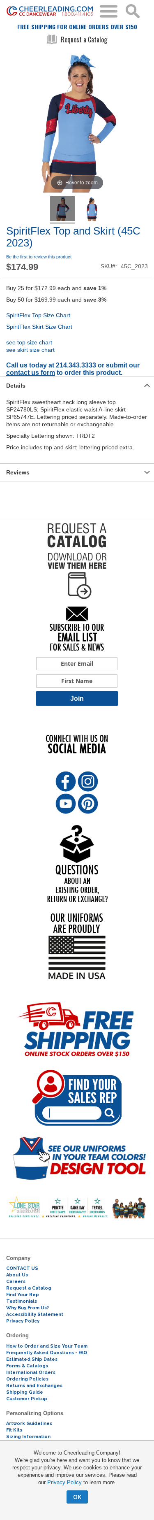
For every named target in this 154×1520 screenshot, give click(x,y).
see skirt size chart (30, 349)
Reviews (18, 472)
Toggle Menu (108, 11)
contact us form (30, 372)
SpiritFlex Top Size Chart (38, 315)
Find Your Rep (22, 1294)
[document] (77, 1476)
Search (133, 11)
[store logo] (50, 11)
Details (15, 385)
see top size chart (29, 342)
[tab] (77, 385)
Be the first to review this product (38, 256)
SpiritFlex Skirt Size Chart (39, 326)
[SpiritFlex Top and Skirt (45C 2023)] (62, 209)
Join (77, 698)
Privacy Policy (64, 1482)
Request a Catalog (84, 39)
